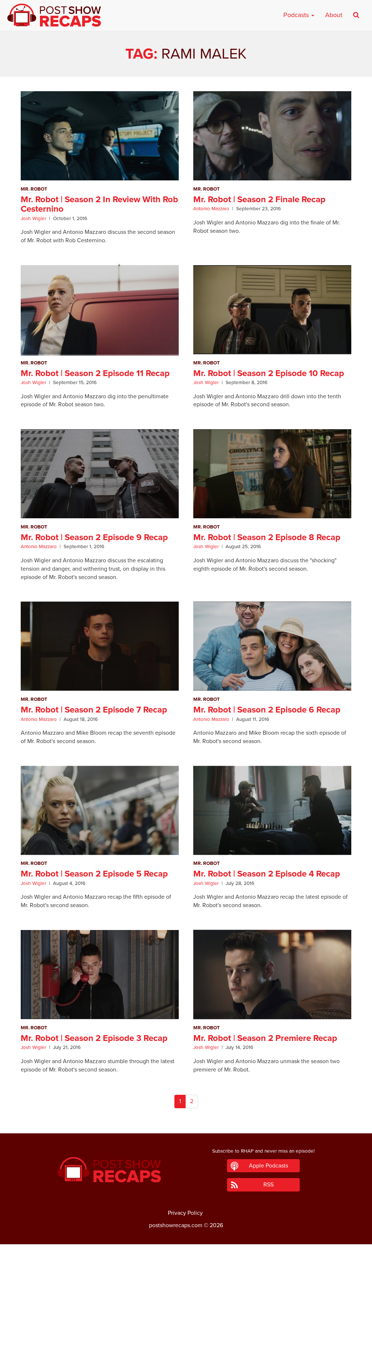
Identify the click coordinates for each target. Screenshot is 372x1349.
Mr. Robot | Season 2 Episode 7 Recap (94, 710)
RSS (268, 1184)
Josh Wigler (33, 218)
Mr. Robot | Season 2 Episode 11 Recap (95, 373)
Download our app (186, 1339)
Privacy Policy (185, 1213)
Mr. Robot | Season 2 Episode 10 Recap (268, 373)
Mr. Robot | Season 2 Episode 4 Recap (266, 874)
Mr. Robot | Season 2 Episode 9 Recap (94, 537)
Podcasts (297, 15)
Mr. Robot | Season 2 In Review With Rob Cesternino (99, 204)
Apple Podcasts (268, 1165)
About (333, 15)
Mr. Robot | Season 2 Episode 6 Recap (266, 710)
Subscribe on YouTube (186, 1322)
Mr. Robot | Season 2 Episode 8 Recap (266, 537)
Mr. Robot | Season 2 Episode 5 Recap (94, 874)
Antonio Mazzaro (211, 209)
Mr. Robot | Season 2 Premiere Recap (265, 1038)
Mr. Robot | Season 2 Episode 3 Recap (94, 1038)
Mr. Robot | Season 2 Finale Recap (259, 199)
